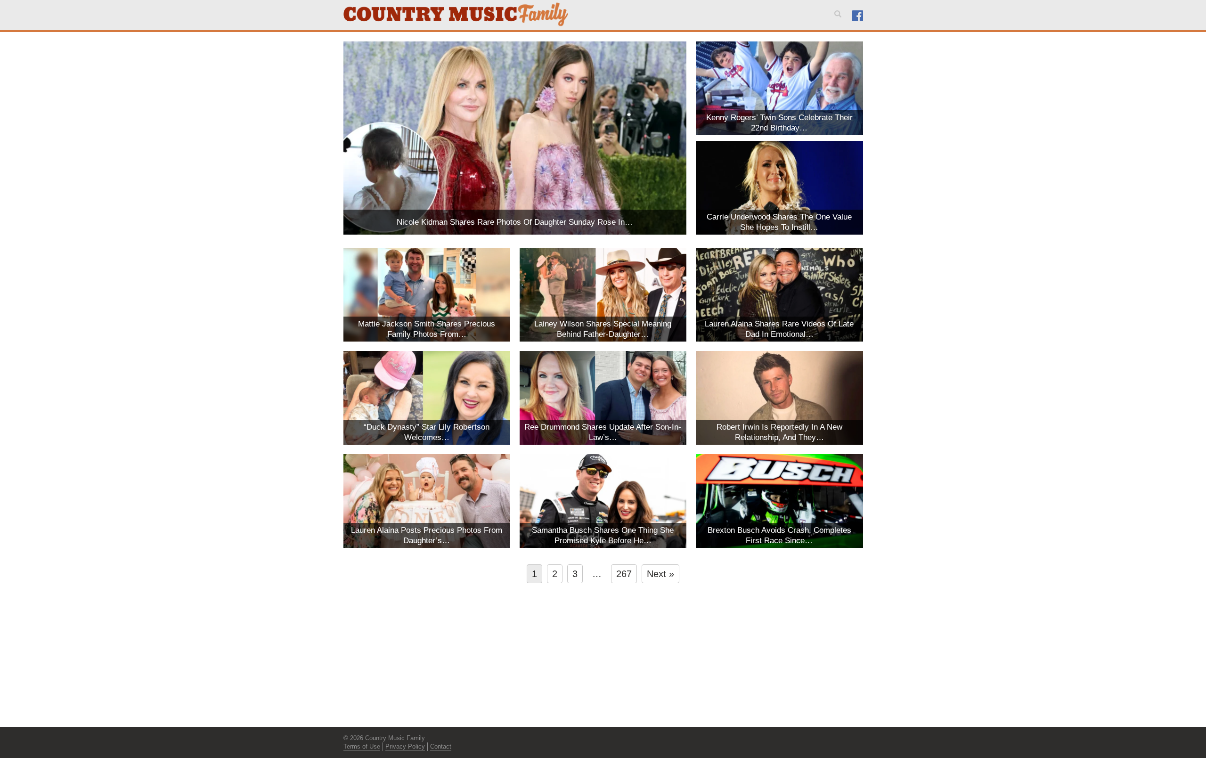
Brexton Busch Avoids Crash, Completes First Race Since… (779, 535)
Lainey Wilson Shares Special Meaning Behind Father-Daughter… (602, 329)
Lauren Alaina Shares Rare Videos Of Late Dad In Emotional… (779, 329)
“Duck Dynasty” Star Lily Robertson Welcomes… (426, 432)
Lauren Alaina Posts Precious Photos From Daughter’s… (426, 535)
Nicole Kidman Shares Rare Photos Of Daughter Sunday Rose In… (515, 222)
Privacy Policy (405, 746)
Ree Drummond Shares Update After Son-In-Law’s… (602, 432)
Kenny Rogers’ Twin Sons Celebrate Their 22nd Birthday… (779, 122)
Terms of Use (361, 746)
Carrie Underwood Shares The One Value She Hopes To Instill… (779, 222)
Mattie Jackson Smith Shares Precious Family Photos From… (426, 329)
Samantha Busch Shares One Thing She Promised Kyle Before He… (603, 535)
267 (624, 574)
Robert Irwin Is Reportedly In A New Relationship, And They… (779, 432)
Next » (660, 574)
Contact (440, 746)
